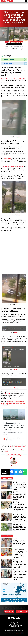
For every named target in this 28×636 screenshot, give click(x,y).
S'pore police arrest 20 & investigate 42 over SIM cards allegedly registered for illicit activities (19, 496)
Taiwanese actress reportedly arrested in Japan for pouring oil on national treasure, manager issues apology (20, 518)
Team (14, 627)
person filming (7, 158)
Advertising (14, 622)
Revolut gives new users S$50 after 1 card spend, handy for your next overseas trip (19, 542)
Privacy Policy (15, 626)
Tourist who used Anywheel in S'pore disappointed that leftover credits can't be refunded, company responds (20, 507)
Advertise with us (22, 611)
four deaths (7, 393)
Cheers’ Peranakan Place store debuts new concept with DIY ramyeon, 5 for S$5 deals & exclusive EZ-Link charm (20, 553)
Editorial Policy (14, 624)
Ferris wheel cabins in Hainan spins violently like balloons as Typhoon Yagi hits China (13, 403)
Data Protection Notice (15, 625)
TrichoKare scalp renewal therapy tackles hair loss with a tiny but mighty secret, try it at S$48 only (19, 564)
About (14, 623)
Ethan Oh (8, 49)
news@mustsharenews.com (17, 446)
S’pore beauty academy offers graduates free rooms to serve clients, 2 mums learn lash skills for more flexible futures (20, 575)
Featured (7, 42)
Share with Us (9, 611)
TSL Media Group (20, 633)
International (13, 42)
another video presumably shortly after (13, 166)
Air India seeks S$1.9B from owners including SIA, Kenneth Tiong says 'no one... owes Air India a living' (20, 486)
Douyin (17, 137)
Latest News (20, 42)
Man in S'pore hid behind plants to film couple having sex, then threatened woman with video (20, 528)
